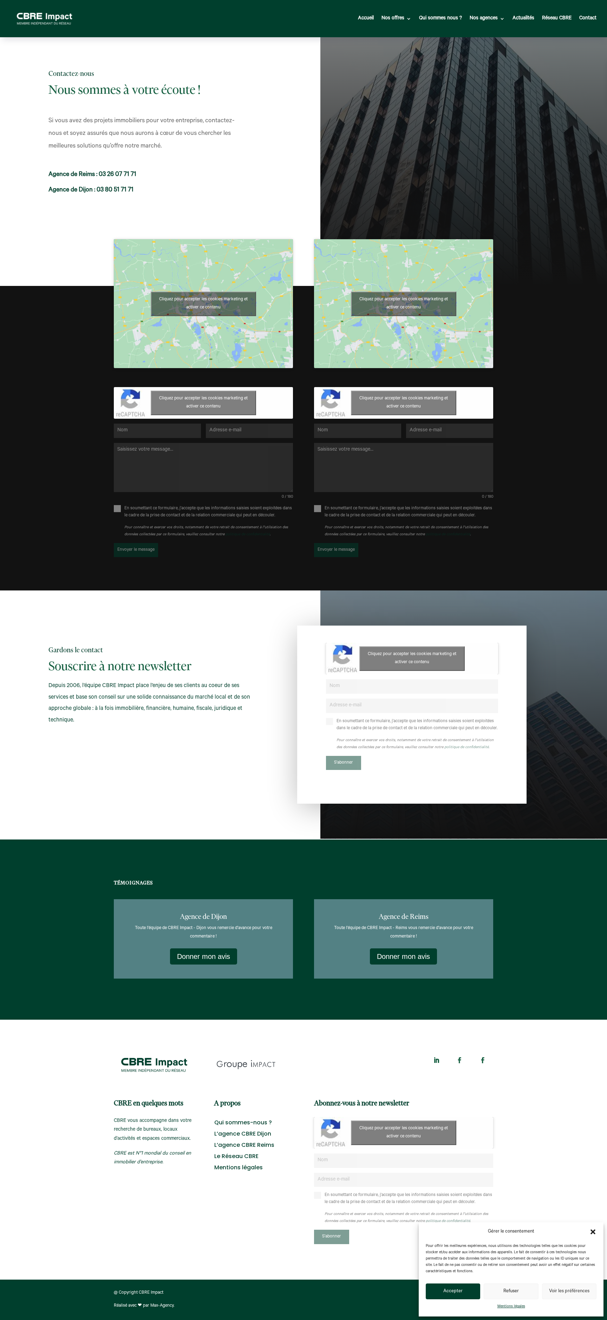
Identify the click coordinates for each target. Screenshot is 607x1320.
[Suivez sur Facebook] (460, 1060)
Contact (587, 18)
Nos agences (484, 18)
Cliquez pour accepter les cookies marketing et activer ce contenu (203, 303)
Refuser (511, 1291)
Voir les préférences (569, 1291)
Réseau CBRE (557, 18)
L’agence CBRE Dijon (242, 1134)
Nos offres (392, 18)
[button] (592, 1231)
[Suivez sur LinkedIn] (436, 1060)
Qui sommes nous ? (440, 18)
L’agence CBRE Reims (244, 1145)
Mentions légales (511, 1307)
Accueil (366, 18)
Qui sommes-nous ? (243, 1122)
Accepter (453, 1291)
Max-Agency (162, 1305)
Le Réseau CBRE (236, 1156)
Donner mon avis (203, 956)
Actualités (523, 18)
